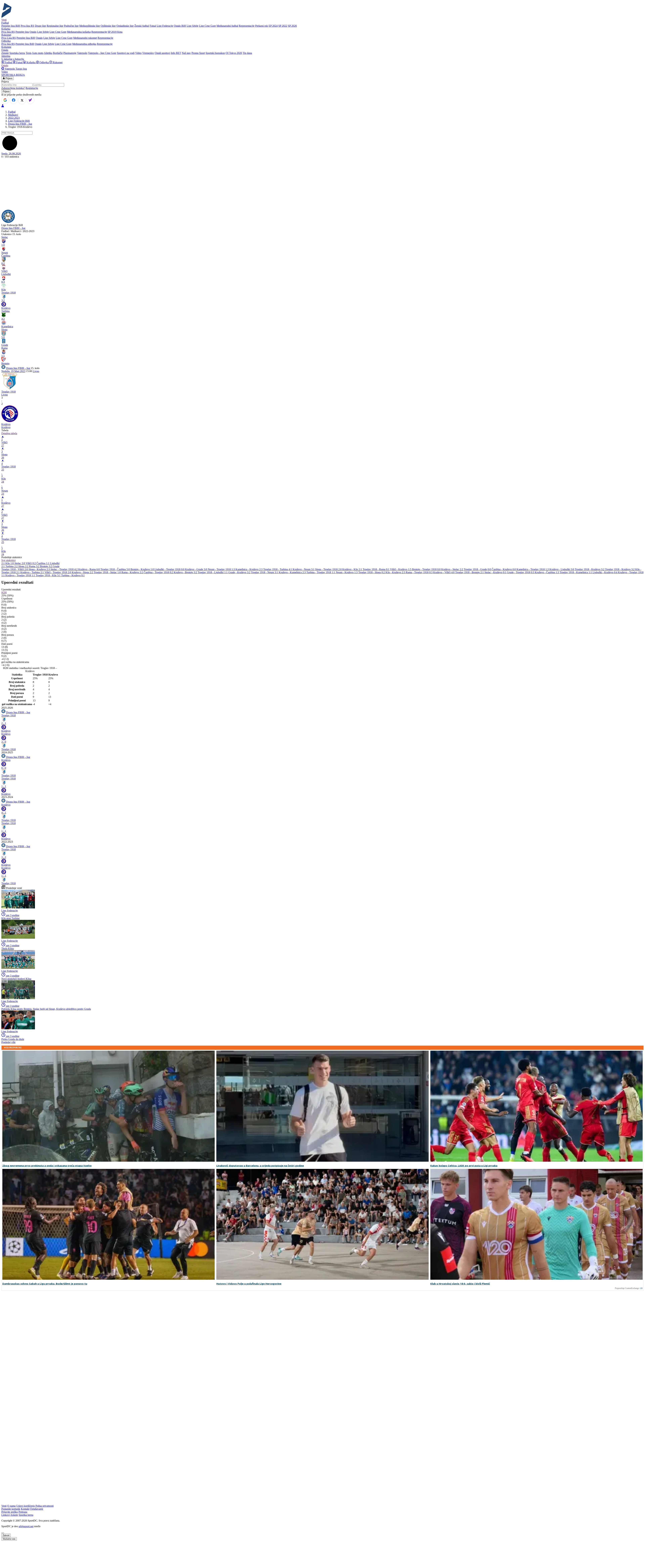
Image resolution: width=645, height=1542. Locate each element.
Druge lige (40, 25)
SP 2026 (292, 25)
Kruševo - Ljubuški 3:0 (562, 569)
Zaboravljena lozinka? (13, 88)
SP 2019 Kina (115, 31)
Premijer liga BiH (10, 25)
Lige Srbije (192, 25)
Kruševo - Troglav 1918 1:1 (20, 575)
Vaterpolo (82, 53)
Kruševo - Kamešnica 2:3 (292, 572)
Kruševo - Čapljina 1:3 (547, 572)
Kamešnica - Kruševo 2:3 (249, 569)
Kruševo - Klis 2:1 (352, 569)
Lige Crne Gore (207, 25)
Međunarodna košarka (79, 31)
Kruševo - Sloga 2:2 (83, 572)
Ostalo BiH (180, 25)
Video (138, 53)
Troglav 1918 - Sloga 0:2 (371, 572)
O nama (11, 1505)
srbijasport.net (26, 1526)
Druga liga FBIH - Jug (20, 123)
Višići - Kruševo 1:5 (401, 569)
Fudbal (8, 62)
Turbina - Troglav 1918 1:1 (321, 572)
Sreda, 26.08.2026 (11, 153)
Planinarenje (69, 53)
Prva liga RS (27, 25)
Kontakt (25, 1508)
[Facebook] (13, 100)
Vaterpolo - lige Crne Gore (102, 53)
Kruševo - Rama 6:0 (89, 569)
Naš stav (186, 53)
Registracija (32, 88)
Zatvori (6, 1535)
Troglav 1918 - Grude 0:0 (478, 569)
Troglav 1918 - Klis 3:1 (48, 575)
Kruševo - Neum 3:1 (304, 569)
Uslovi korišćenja (25, 1505)
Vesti (4, 19)
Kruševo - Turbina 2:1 (32, 572)
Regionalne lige (55, 25)
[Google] (5, 100)
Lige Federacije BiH (19, 120)
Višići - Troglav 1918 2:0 (58, 572)
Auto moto (37, 53)
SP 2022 (282, 25)
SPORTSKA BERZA (13, 74)
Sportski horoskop (215, 53)
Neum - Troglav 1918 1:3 (221, 569)
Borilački (58, 53)
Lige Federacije (165, 25)
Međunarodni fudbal (227, 25)
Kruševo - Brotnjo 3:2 (186, 572)
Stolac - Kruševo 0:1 (495, 572)
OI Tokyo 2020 (234, 53)
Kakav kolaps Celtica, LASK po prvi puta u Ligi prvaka (463, 1165)
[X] (22, 100)
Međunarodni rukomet (85, 37)
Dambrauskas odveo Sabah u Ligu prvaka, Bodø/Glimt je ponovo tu (44, 1283)
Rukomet (57, 62)
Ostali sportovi (162, 53)
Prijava (8, 78)
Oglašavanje (36, 1508)
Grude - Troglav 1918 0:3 (521, 572)
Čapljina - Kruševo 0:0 (504, 569)
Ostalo (33, 31)
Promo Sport (198, 53)
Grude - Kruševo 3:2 (239, 572)
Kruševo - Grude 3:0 (196, 569)
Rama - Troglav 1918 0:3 (419, 572)
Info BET (176, 53)
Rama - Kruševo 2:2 (132, 572)
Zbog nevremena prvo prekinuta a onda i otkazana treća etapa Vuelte (47, 1165)
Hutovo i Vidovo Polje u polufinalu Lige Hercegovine (248, 1283)
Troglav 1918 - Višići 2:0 (15, 569)
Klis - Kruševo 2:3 (395, 572)
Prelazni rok (261, 25)
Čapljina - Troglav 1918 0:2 (159, 572)
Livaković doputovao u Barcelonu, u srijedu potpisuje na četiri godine (260, 1165)
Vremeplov (148, 53)
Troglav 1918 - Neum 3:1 (265, 572)
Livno (36, 371)
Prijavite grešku (9, 1511)
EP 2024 (273, 25)
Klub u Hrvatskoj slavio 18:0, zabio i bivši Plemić (460, 1283)
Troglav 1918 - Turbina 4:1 (278, 569)
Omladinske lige (125, 25)
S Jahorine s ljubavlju (12, 59)
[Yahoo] (30, 100)
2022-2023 (14, 117)
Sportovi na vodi (126, 53)
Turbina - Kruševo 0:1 (73, 575)
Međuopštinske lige (89, 25)
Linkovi (5, 1514)
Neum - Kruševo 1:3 (347, 572)
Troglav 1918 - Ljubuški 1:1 (213, 572)
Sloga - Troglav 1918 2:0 (328, 569)
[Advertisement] (322, 184)
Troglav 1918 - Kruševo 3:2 (590, 569)
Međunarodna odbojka (84, 43)
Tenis (28, 53)
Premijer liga (22, 31)
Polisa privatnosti (44, 1505)
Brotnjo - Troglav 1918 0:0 (426, 569)
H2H (4, 592)
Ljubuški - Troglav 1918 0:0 (170, 569)
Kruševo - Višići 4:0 (444, 572)
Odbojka (44, 62)
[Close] (2, 1532)
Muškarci (13, 114)
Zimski (5, 53)
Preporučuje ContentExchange (627, 1288)
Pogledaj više (8, 1042)
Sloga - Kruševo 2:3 (40, 569)
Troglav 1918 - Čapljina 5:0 (115, 569)
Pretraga (22, 1511)
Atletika (48, 53)
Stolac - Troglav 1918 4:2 (64, 569)
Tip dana (247, 53)
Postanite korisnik (10, 1508)
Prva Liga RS (8, 37)
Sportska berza (17, 53)
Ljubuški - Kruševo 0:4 (605, 572)
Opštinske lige (108, 25)
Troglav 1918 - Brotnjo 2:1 (469, 572)
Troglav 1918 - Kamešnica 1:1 (576, 572)
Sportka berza (26, 1514)
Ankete (14, 1514)
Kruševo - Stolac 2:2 (452, 569)
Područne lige (71, 25)
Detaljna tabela (9, 433)
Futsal (153, 25)
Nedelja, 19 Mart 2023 (13, 371)
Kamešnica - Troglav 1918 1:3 (533, 569)
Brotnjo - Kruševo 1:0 (143, 569)
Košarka (31, 62)
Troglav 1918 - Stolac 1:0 (107, 572)
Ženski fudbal (141, 25)
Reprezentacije (246, 25)
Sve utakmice (8, 560)
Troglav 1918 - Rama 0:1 (376, 569)
